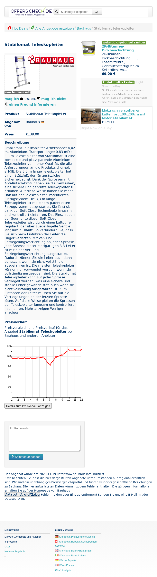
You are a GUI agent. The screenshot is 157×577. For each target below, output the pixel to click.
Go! (97, 12)
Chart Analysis (63, 570)
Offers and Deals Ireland (72, 555)
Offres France (66, 565)
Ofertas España (67, 560)
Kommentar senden (27, 457)
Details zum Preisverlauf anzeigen (28, 406)
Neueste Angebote (14, 551)
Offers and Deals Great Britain (75, 550)
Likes (7, 546)
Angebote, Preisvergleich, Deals (76, 536)
